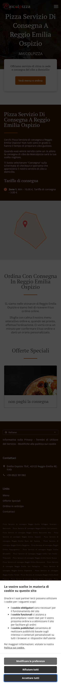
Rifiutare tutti (31, 669)
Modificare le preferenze (30, 661)
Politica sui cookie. (14, 647)
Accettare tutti (30, 678)
